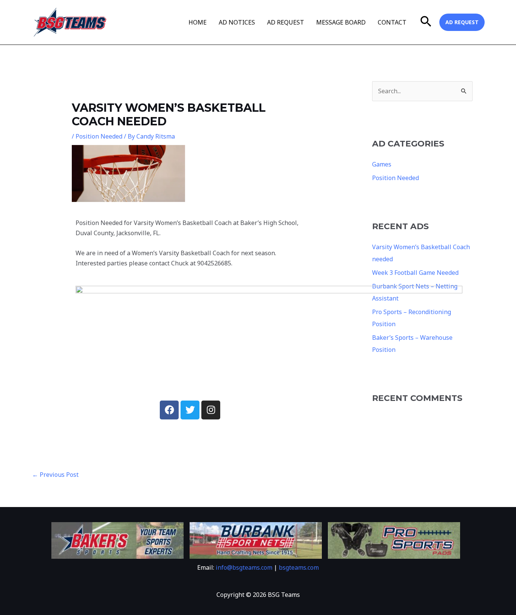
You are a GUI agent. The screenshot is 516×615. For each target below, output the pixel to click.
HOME (197, 22)
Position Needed (99, 136)
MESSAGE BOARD (341, 22)
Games (381, 164)
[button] (426, 22)
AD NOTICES (237, 22)
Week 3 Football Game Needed (415, 272)
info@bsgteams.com (244, 567)
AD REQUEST (285, 22)
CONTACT (392, 22)
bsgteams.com (299, 567)
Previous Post (55, 474)
